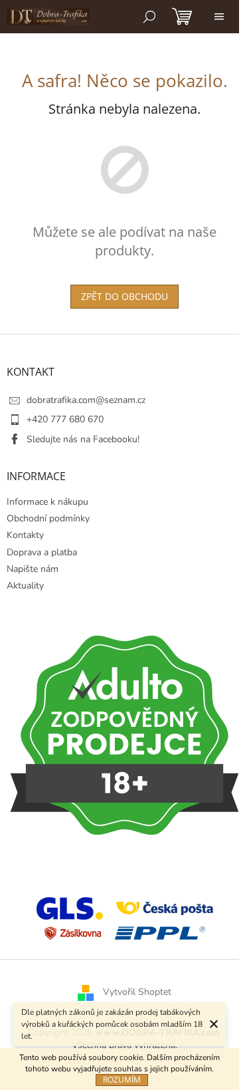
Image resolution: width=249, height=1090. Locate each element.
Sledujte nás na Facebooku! (83, 439)
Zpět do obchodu (124, 296)
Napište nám (32, 569)
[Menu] (219, 16)
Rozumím (122, 1079)
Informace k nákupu (47, 501)
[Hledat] (149, 16)
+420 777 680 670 (65, 419)
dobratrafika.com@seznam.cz (86, 400)
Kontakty (25, 535)
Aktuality (25, 585)
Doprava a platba (42, 552)
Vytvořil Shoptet (137, 992)
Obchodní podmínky (48, 518)
